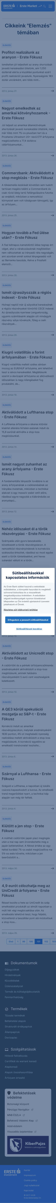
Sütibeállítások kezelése (29, 629)
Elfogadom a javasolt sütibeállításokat (28, 620)
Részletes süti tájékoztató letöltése (21, 609)
